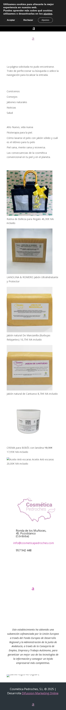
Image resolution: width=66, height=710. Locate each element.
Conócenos (13, 91)
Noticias (11, 107)
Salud (10, 112)
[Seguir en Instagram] (38, 579)
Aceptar (11, 20)
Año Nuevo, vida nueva (20, 127)
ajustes (47, 13)
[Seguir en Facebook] (27, 579)
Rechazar (28, 20)
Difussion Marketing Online (40, 693)
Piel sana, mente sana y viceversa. (26, 147)
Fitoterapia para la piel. (20, 132)
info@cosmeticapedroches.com (33, 543)
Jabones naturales (17, 102)
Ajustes (45, 20)
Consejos (12, 96)
